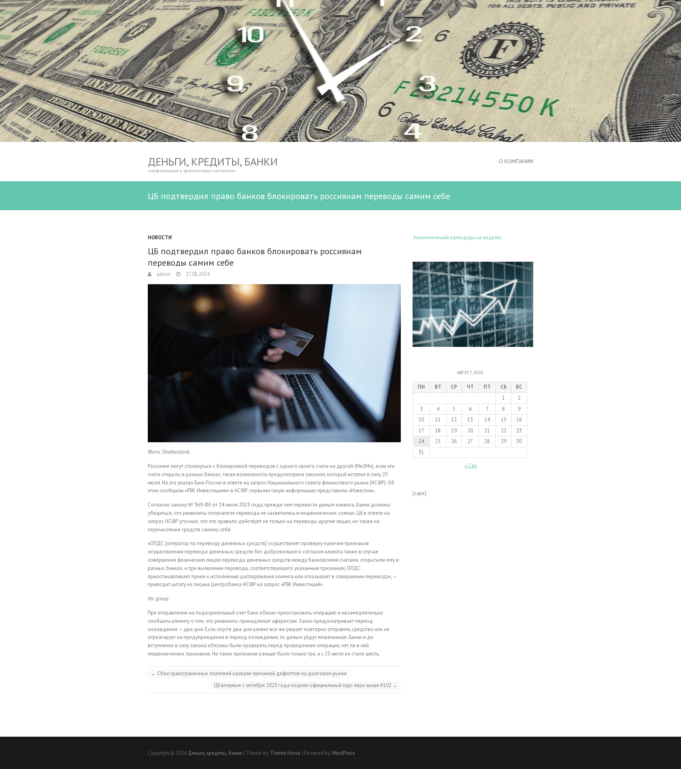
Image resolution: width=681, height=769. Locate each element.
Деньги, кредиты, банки (213, 161)
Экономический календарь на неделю (457, 237)
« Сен (471, 465)
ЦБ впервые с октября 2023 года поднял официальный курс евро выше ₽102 (306, 685)
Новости (160, 237)
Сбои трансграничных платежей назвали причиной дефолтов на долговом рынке (249, 673)
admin (162, 274)
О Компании (516, 161)
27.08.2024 (197, 274)
